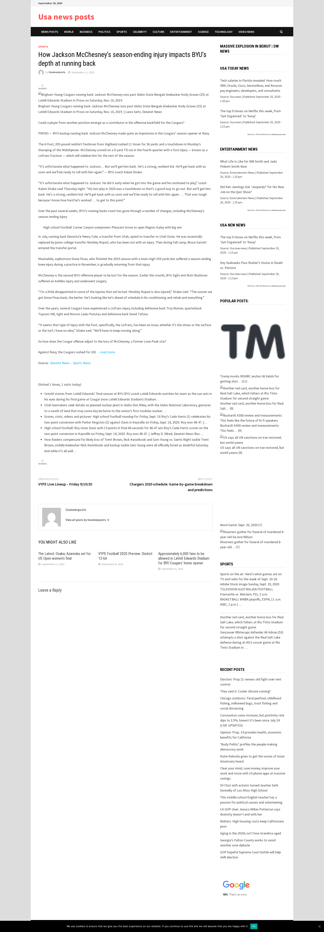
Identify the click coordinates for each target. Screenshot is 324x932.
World (69, 32)
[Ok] (319, 926)
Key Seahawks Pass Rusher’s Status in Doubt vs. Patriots (251, 265)
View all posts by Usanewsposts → (87, 520)
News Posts (49, 32)
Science (203, 32)
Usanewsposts (57, 72)
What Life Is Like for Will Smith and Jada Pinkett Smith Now (248, 164)
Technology (223, 32)
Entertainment (181, 32)
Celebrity (140, 32)
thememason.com (279, 134)
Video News (246, 32)
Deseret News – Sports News (70, 363)
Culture (158, 32)
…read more (106, 352)
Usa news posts (66, 16)
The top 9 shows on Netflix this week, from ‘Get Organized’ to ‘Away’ (250, 113)
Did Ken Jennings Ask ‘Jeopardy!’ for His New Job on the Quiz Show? (252, 189)
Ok (254, 926)
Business (86, 32)
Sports (121, 32)
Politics (104, 32)
